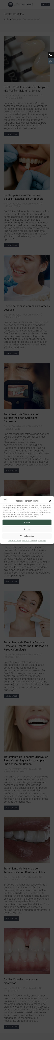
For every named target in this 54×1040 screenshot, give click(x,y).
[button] (50, 501)
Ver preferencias (27, 536)
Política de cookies (14, 540)
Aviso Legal (42, 540)
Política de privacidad (29, 540)
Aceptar (27, 522)
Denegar (27, 529)
